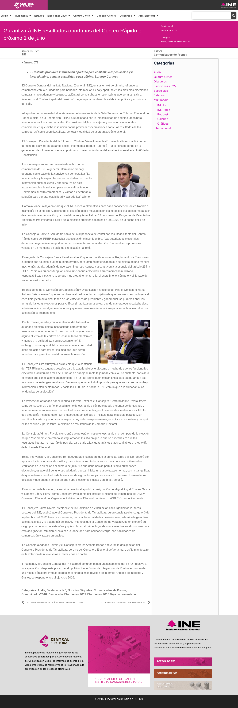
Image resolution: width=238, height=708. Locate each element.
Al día (4, 15)
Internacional (162, 128)
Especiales (161, 90)
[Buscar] (233, 15)
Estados (39, 15)
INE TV (161, 105)
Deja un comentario (123, 594)
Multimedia (21, 15)
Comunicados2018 (34, 594)
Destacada (55, 594)
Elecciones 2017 (75, 594)
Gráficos (162, 123)
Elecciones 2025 (57, 15)
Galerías (162, 119)
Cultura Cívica (81, 15)
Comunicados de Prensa (110, 590)
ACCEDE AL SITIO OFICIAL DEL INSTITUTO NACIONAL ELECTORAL (118, 680)
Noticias (186, 41)
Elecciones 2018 (98, 594)
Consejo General (107, 15)
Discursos (126, 15)
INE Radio (163, 110)
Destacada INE (174, 41)
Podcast (162, 114)
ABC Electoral (147, 15)
